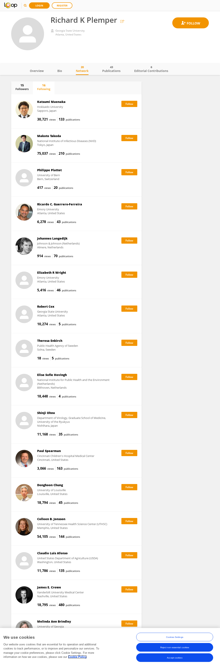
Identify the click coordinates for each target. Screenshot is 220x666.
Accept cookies (174, 658)
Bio (59, 71)
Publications (111, 69)
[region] (110, 647)
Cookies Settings (174, 637)
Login (39, 5)
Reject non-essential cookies (174, 647)
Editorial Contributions (151, 69)
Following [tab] (43, 87)
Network (82, 69)
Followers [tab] (22, 87)
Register (62, 5)
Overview (37, 71)
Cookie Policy (77, 656)
